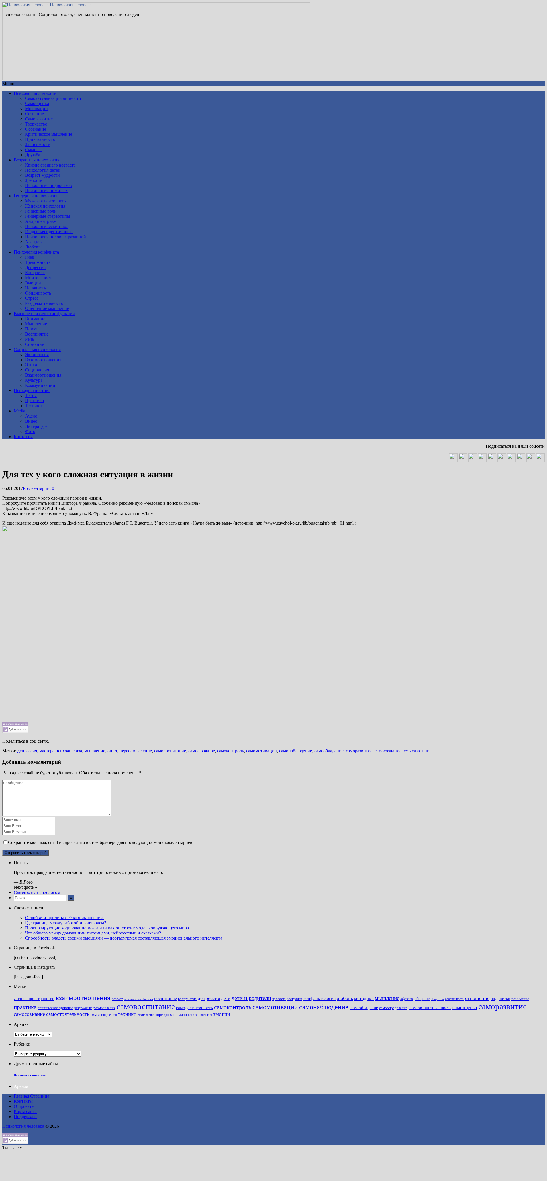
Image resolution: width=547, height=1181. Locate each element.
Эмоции (33, 282)
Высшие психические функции (44, 313)
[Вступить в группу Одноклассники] (463, 460)
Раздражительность (44, 303)
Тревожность (37, 262)
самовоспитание (170, 750)
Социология (37, 369)
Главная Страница (31, 1096)
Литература (36, 426)
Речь (29, 339)
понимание (520, 999)
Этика (31, 364)
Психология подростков (48, 185)
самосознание (388, 750)
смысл (95, 1015)
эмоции (221, 1014)
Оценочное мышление (47, 308)
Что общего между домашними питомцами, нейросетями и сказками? (93, 933)
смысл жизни (417, 750)
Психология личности (35, 93)
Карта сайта (25, 1111)
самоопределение (393, 1008)
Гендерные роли (41, 211)
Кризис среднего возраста (50, 165)
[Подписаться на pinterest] (511, 460)
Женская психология (45, 206)
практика (25, 1007)
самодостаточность (194, 1007)
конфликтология (319, 998)
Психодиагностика (32, 390)
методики (364, 998)
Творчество (36, 124)
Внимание (35, 318)
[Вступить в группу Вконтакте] (453, 460)
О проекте (24, 1106)
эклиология (203, 1015)
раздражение (83, 1008)
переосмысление (135, 750)
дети (225, 998)
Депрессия (35, 267)
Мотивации (36, 108)
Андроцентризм (40, 221)
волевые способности (138, 999)
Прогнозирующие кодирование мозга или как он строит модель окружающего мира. (107, 927)
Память (32, 328)
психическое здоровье (55, 1008)
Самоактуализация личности (53, 98)
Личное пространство (34, 998)
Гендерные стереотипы (47, 216)
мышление (94, 750)
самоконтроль (230, 750)
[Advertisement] (173, 682)
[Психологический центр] (482, 460)
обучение (406, 999)
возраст (117, 999)
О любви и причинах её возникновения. (64, 917)
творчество (109, 1015)
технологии (146, 1014)
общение (422, 998)
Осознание (35, 129)
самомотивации (261, 750)
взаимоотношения (83, 997)
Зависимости (37, 144)
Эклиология (37, 354)
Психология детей (42, 170)
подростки (500, 998)
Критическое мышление (48, 134)
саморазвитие (359, 750)
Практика (34, 400)
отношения (477, 998)
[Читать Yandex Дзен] (501, 460)
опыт (112, 750)
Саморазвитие (39, 118)
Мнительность (39, 277)
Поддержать (25, 1116)
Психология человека (70, 4)
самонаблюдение (295, 750)
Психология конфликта (36, 252)
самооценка (464, 1007)
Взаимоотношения (43, 359)
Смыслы (33, 149)
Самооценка (37, 103)
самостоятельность (67, 1014)
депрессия (27, 750)
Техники (33, 405)
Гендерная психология (35, 195)
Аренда (21, 1086)
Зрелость (33, 180)
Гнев (29, 257)
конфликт (294, 999)
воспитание (165, 998)
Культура (33, 380)
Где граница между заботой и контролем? (65, 922)
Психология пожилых (46, 190)
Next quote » (25, 887)
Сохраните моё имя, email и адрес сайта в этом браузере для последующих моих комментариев (100, 842)
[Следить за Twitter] (540, 460)
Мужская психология (45, 200)
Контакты (23, 436)
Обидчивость (38, 293)
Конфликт (35, 272)
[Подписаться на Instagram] (530, 460)
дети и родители (251, 998)
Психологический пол (46, 226)
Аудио (31, 416)
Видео (31, 421)
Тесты (31, 395)
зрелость (279, 999)
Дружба (32, 154)
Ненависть (35, 288)
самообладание (329, 750)
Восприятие (36, 334)
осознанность (454, 999)
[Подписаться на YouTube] (472, 460)
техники (127, 1014)
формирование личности (174, 1015)
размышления (104, 1008)
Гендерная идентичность (49, 231)
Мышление (36, 323)
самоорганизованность (430, 1007)
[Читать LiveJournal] (492, 460)
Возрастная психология (36, 159)
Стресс (31, 298)
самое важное (201, 750)
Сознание (34, 113)
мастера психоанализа (60, 750)
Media (19, 410)
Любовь (32, 247)
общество (437, 999)
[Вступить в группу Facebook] (521, 460)
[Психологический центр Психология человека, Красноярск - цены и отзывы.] (15, 731)
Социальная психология (37, 349)
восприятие (187, 999)
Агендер (33, 241)
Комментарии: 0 (38, 488)
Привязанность (40, 139)
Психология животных (30, 1075)
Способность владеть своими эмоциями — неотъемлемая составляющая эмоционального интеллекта (123, 938)
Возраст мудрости (42, 175)
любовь (345, 998)
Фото (30, 431)
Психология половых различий (55, 236)
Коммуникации (40, 385)
